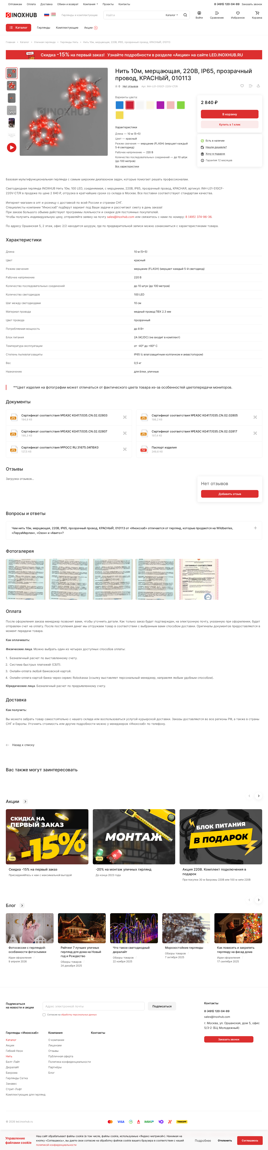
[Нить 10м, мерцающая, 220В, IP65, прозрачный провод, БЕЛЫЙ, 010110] (140, 104)
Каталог (11, 1040)
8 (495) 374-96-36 (198, 217)
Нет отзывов (130, 86)
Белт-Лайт (13, 1061)
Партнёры (55, 1067)
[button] (258, 796)
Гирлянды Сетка (17, 1078)
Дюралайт (12, 1067)
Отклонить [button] (225, 1140)
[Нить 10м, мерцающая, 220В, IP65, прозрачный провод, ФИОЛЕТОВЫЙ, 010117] (160, 104)
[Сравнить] (251, 86)
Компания (55, 1033)
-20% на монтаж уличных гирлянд (124, 869)
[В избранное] (242, 86)
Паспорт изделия (164, 447)
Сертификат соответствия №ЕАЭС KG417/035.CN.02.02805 (195, 415)
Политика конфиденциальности (69, 1061)
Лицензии (55, 1045)
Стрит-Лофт (14, 1089)
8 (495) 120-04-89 (227, 4)
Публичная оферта (60, 1056)
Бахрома (11, 1072)
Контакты (98, 1033)
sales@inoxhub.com (120, 217)
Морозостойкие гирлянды (184, 947)
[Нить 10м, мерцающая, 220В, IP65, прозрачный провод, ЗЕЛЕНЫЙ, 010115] (181, 104)
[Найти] (185, 15)
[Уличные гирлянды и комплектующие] (46, 14)
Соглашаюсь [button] (250, 1140)
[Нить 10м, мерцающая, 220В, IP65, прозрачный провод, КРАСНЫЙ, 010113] (130, 104)
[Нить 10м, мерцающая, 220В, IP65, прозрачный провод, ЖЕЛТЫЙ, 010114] (119, 114)
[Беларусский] (53, 14)
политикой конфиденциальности (56, 1144)
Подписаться (162, 1006)
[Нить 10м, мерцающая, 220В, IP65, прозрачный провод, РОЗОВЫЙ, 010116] (171, 104)
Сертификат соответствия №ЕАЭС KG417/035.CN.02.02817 (194, 431)
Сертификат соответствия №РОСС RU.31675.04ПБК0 (59, 447)
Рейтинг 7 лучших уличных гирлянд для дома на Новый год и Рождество (81, 952)
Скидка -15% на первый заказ (33, 869)
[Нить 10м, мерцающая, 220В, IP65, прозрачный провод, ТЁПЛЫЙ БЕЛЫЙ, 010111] (150, 104)
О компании (56, 1040)
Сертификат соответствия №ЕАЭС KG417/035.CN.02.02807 (64, 431)
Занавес (11, 1083)
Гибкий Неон (14, 1051)
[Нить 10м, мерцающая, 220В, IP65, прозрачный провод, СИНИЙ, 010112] (119, 104)
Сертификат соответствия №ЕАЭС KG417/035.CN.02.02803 (64, 415)
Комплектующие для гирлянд (25, 1094)
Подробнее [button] (203, 1140)
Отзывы (53, 1051)
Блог (51, 1072)
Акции (10, 1045)
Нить (9, 1056)
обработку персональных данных (79, 1014)
